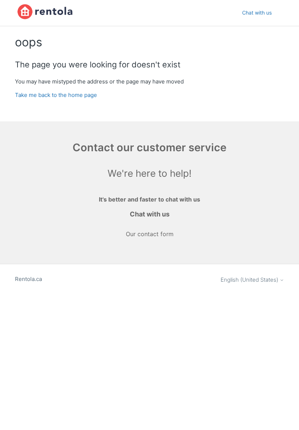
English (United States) (250, 280)
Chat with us (257, 12)
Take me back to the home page (56, 94)
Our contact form (150, 234)
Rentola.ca (28, 278)
